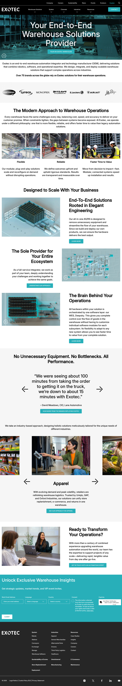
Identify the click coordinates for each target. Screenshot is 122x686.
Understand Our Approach (39, 285)
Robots (34, 636)
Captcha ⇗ (116, 604)
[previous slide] (25, 389)
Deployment (36, 670)
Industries (77, 9)
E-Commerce (75, 659)
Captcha (101, 597)
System (51, 9)
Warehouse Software (38, 654)
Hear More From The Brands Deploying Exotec (61, 411)
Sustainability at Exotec (40, 659)
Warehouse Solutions (35, 9)
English (112, 3)
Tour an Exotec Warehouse (61, 52)
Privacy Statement (38, 680)
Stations (34, 639)
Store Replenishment (39, 665)
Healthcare (54, 654)
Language (28, 597)
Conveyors (35, 643)
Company (50, 3)
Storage (34, 650)
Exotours (103, 3)
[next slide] (99, 389)
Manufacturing (56, 665)
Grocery (54, 647)
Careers (60, 3)
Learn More (76, 241)
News (84, 3)
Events (93, 3)
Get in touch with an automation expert (88, 565)
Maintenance (75, 665)
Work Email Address (8, 597)
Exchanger (35, 647)
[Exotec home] (11, 9)
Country (51, 597)
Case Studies (75, 636)
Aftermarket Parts (57, 643)
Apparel (54, 636)
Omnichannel (55, 659)
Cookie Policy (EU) (25, 680)
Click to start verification (112, 602)
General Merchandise (58, 639)
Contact (114, 9)
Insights (73, 639)
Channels (64, 9)
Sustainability (72, 3)
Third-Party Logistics (58, 650)
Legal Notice (13, 680)
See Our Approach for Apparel (61, 511)
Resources (90, 9)
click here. (90, 610)
